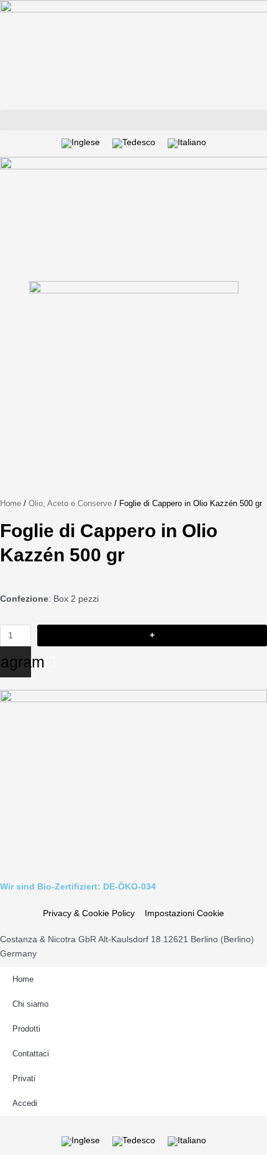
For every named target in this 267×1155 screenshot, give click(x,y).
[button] (133, 120)
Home (10, 503)
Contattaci (30, 1053)
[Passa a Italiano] (186, 143)
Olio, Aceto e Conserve (70, 503)
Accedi (24, 1103)
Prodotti (26, 1028)
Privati (23, 1078)
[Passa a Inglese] (80, 143)
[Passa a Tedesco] (133, 143)
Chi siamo (30, 1004)
